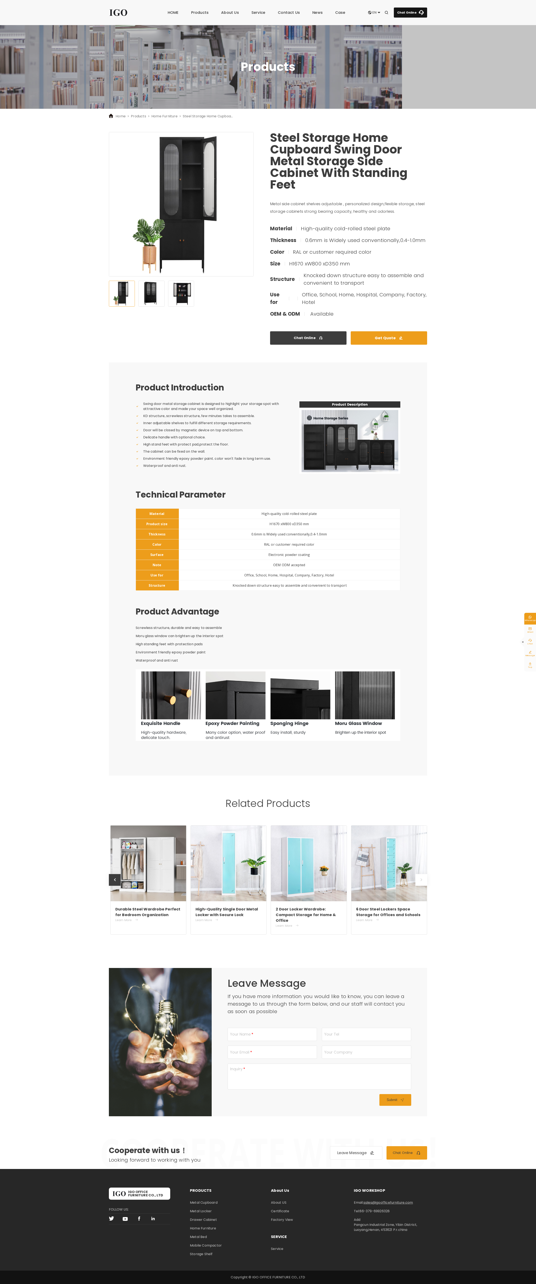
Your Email (239, 1052)
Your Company (338, 1052)
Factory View (282, 1219)
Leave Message (356, 1152)
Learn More (126, 920)
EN (374, 12)
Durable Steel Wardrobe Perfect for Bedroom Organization (147, 911)
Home (121, 116)
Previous (115, 886)
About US (278, 1202)
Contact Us (289, 12)
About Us (230, 12)
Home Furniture (164, 116)
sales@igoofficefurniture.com (388, 1202)
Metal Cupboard (204, 1202)
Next (421, 886)
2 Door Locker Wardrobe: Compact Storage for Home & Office (306, 914)
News (317, 12)
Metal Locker (201, 1211)
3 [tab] (181, 293)
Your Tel (331, 1034)
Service (258, 12)
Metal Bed (198, 1236)
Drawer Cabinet (203, 1219)
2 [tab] (151, 293)
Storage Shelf (201, 1254)
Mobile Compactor (206, 1245)
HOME (173, 12)
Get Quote (389, 338)
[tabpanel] (181, 204)
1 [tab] (122, 293)
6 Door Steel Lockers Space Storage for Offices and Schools (388, 911)
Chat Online (410, 12)
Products (200, 12)
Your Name (240, 1034)
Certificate (280, 1211)
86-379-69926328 (374, 1211)
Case (340, 12)
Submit (395, 1100)
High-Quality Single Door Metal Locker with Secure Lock (227, 911)
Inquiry (236, 1068)
